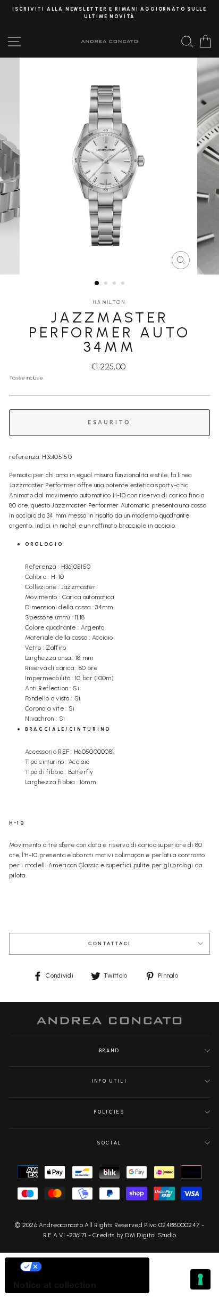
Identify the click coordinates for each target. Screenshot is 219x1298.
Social (109, 1143)
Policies (109, 1112)
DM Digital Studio (150, 1235)
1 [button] (97, 283)
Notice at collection (54, 1284)
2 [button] (107, 284)
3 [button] (115, 284)
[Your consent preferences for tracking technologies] (200, 1279)
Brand (109, 1050)
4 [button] (124, 284)
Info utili (110, 1081)
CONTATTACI (109, 943)
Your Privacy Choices (87, 1266)
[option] (109, 13)
